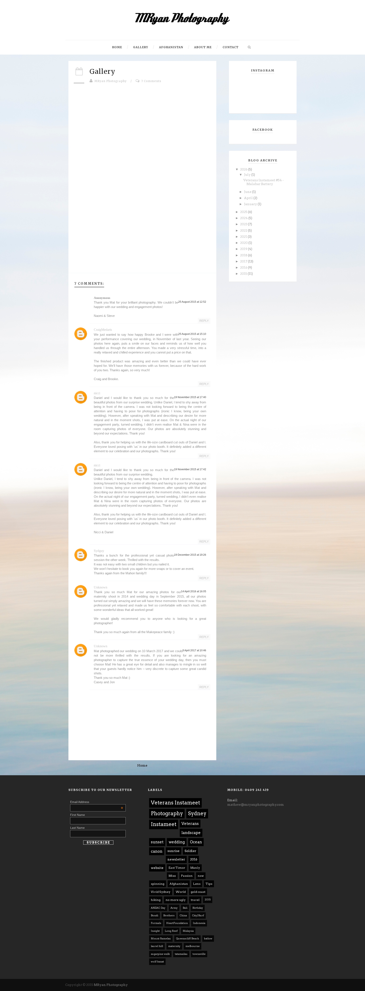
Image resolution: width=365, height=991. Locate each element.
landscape (191, 832)
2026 (244, 169)
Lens (196, 883)
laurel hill (157, 946)
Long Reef (171, 930)
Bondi (154, 915)
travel (195, 900)
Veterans (190, 823)
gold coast (198, 891)
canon (156, 851)
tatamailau (181, 953)
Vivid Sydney (160, 891)
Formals (156, 923)
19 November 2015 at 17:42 (190, 469)
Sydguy (99, 551)
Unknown (100, 587)
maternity (174, 946)
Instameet (163, 824)
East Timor (177, 867)
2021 (244, 237)
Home (117, 47)
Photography (167, 813)
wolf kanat (157, 961)
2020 (244, 243)
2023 (244, 224)
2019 (244, 249)
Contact (230, 47)
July (247, 175)
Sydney (197, 813)
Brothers (168, 915)
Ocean (196, 842)
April (248, 198)
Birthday (197, 907)
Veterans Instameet (175, 803)
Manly (195, 867)
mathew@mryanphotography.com (255, 805)
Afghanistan (171, 47)
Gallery (140, 47)
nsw (201, 875)
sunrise (174, 851)
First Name (77, 814)
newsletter (176, 859)
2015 (244, 274)
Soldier (190, 851)
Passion (187, 875)
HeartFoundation (177, 923)
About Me (203, 47)
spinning (157, 883)
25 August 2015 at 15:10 (192, 334)
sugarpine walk (160, 953)
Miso (172, 875)
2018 (244, 255)
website (157, 868)
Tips (209, 883)
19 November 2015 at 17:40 (190, 397)
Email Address (96, 802)
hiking (156, 900)
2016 (244, 267)
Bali (185, 907)
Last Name (77, 827)
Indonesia (199, 923)
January (251, 204)
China (183, 915)
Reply (204, 320)
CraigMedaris (103, 329)
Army (174, 907)
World (181, 891)
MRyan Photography (110, 81)
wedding (177, 842)
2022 (244, 230)
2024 (244, 218)
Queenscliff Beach (187, 938)
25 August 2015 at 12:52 (192, 301)
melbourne (192, 946)
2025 (244, 212)
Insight (155, 930)
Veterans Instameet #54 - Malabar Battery (263, 182)
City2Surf (198, 915)
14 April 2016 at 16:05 (193, 591)
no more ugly (176, 900)
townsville (199, 953)
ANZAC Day (158, 907)
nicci (97, 393)
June (248, 192)
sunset (157, 842)
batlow (208, 938)
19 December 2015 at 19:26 (190, 554)
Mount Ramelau (161, 938)
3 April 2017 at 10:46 (194, 650)
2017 (244, 261)
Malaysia (188, 930)
